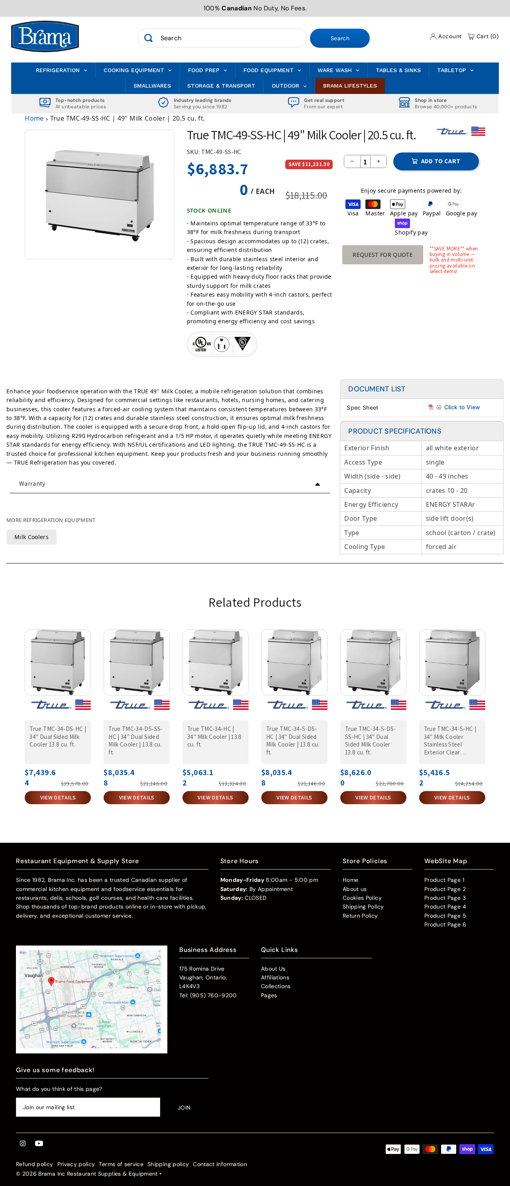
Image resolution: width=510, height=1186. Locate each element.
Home (34, 118)
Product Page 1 (444, 879)
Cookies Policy (362, 897)
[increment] (378, 161)
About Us (273, 968)
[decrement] (352, 161)
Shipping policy (168, 1164)
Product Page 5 (445, 915)
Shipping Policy (363, 906)
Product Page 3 (445, 897)
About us (355, 889)
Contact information (220, 1164)
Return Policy (360, 915)
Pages (269, 995)
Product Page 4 (445, 906)
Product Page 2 (445, 889)
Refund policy (34, 1164)
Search (340, 38)
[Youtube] (39, 1144)
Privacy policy (76, 1164)
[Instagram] (23, 1144)
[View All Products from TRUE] (451, 134)
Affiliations (275, 977)
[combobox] (222, 38)
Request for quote (383, 254)
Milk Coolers (31, 537)
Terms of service (121, 1164)
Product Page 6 (445, 924)
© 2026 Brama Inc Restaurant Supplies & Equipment (87, 1173)
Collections (276, 986)
